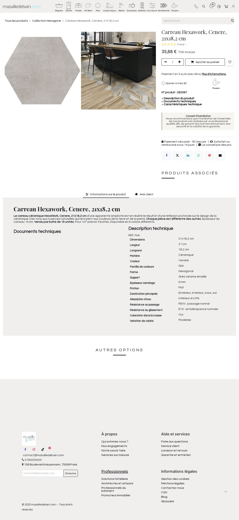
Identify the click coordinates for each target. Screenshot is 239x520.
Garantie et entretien (176, 454)
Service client (170, 446)
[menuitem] (59, 6)
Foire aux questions (174, 441)
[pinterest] (49, 449)
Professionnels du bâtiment (113, 489)
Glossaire (167, 501)
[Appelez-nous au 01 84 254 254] (196, 6)
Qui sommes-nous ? (114, 441)
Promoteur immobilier (115, 495)
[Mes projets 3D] (218, 6)
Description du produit (178, 98)
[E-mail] (220, 155)
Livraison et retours (174, 450)
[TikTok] (43, 449)
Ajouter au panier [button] (207, 62)
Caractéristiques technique (182, 104)
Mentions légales (172, 483)
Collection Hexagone (46, 20)
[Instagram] (34, 449)
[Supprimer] (165, 62)
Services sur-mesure (115, 454)
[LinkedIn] (188, 155)
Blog (164, 496)
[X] (177, 155)
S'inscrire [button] (70, 473)
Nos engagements (114, 446)
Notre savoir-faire (113, 450)
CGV (164, 492)
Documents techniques (179, 101)
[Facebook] (166, 155)
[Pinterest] (209, 155)
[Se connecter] (234, 6)
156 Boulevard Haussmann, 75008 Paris (50, 464)
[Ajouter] (180, 62)
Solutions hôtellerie (114, 478)
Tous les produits (16, 20)
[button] (204, 6)
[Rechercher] (232, 20)
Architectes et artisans (117, 483)
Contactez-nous (173, 487)
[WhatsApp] (198, 155)
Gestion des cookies (175, 478)
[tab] (106, 194)
